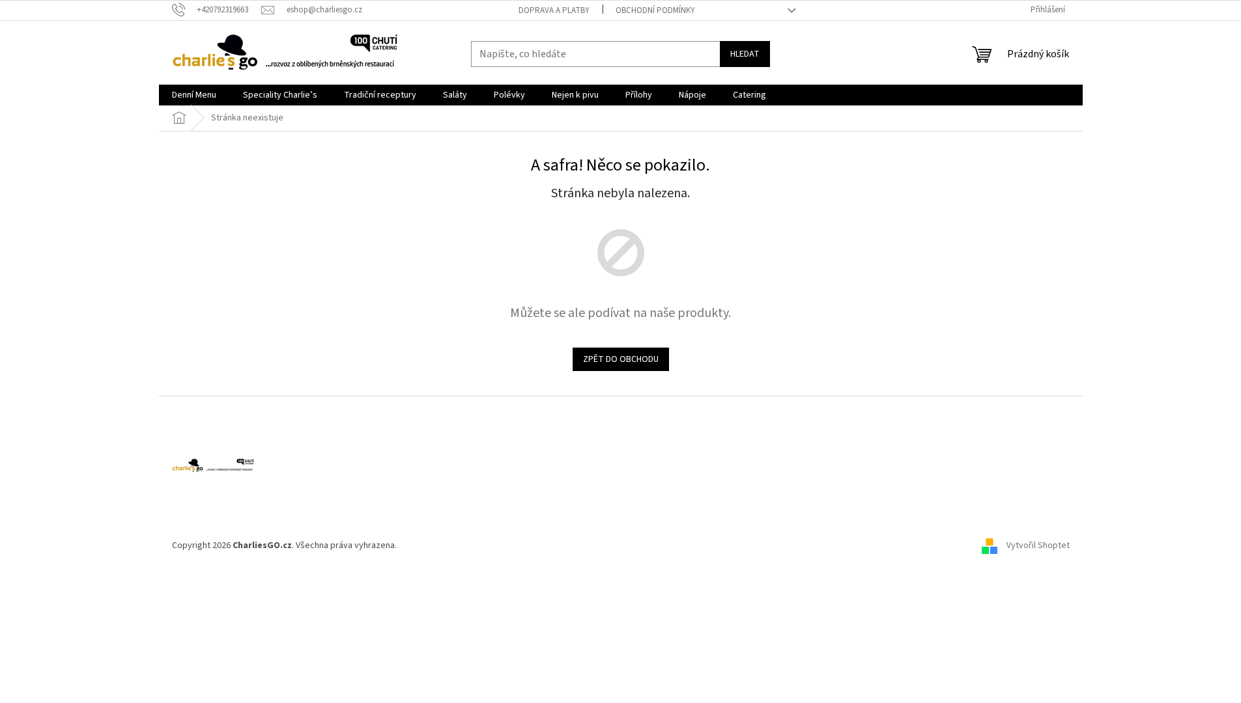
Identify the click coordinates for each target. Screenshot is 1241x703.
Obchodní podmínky (655, 10)
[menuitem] (194, 95)
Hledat (745, 54)
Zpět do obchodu (621, 359)
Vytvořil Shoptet (1038, 545)
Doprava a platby (554, 10)
